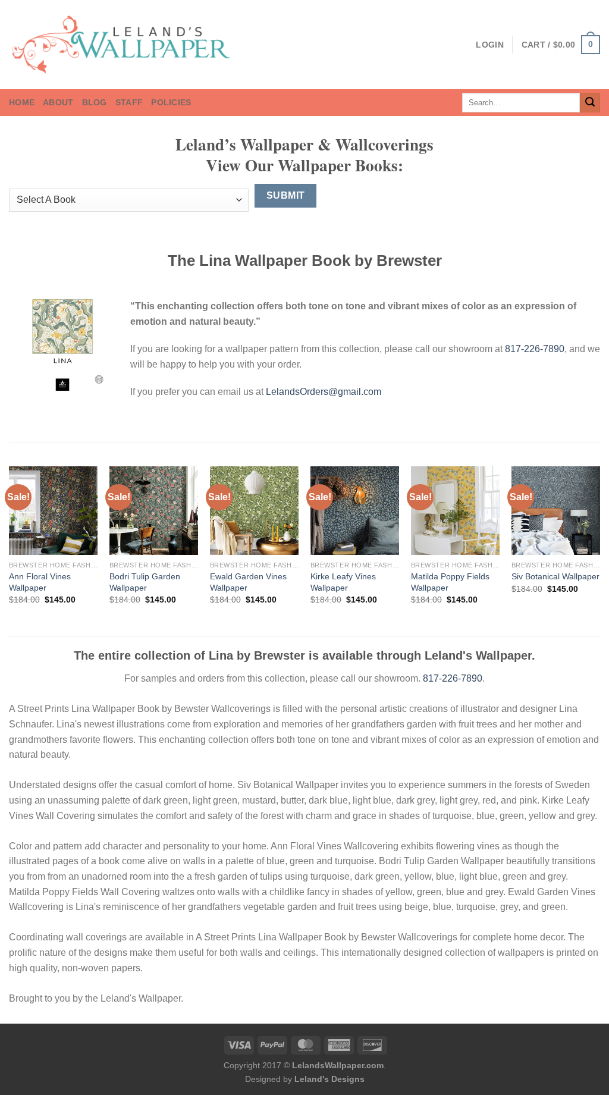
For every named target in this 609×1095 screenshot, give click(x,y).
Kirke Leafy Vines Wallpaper (343, 582)
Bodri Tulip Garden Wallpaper (144, 582)
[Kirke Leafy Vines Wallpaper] (354, 510)
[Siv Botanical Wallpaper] (555, 510)
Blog (94, 102)
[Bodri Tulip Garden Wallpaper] (153, 510)
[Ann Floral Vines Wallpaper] (53, 510)
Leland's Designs (329, 1079)
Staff (129, 102)
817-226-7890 (534, 349)
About (58, 102)
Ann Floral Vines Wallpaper (40, 582)
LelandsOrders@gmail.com (323, 392)
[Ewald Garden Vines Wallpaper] (254, 510)
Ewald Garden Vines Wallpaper (248, 582)
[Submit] (590, 103)
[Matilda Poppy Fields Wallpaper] (455, 510)
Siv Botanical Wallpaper (555, 576)
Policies (171, 102)
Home (21, 102)
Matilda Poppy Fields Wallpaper (450, 582)
